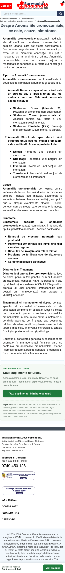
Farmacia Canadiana (8, 18)
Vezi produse (53, 568)
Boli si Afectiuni (28, 18)
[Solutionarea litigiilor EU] (32, 490)
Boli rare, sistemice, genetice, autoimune (16, 21)
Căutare (60, 13)
